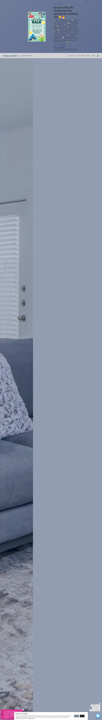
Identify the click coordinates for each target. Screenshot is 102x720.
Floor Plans (80, 55)
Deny (82, 716)
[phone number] (20, 56)
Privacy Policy (31, 718)
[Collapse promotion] (87, 2)
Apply (93, 55)
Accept (76, 716)
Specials (72, 55)
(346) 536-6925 (26, 55)
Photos (88, 55)
